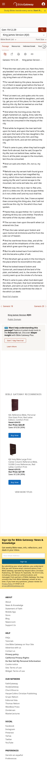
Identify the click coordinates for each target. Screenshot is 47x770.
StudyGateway (12, 686)
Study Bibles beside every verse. (23, 10)
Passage (5, 46)
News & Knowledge (14, 605)
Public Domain (14, 319)
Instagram (10, 729)
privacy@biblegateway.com (13, 586)
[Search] (42, 29)
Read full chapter (10, 296)
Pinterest (9, 732)
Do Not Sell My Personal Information (23, 661)
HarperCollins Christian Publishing (21, 693)
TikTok (8, 736)
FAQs (7, 637)
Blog (7, 618)
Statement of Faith (13, 608)
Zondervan (10, 710)
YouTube (9, 742)
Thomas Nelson (12, 703)
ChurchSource (11, 690)
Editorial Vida (11, 700)
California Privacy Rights (17, 657)
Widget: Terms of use (15, 671)
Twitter (8, 739)
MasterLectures (12, 713)
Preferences (11, 758)
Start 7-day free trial (15, 340)
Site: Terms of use (13, 667)
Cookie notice (11, 664)
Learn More (12, 346)
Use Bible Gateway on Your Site (19, 644)
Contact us (10, 651)
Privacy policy (12, 654)
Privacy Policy (7, 584)
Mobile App (10, 612)
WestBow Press (12, 707)
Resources (16, 46)
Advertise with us (13, 647)
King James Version (17, 315)
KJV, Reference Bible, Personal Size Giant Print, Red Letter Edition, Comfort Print (21, 417)
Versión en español (14, 755)
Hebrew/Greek (29, 46)
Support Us (10, 625)
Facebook (9, 726)
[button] (43, 4)
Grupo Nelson (11, 697)
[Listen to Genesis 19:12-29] (32, 54)
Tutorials (9, 641)
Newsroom (10, 622)
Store (7, 615)
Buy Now (14, 435)
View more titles (23, 492)
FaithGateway (11, 683)
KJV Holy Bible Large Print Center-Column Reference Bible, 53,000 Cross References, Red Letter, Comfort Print (22, 463)
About (8, 602)
